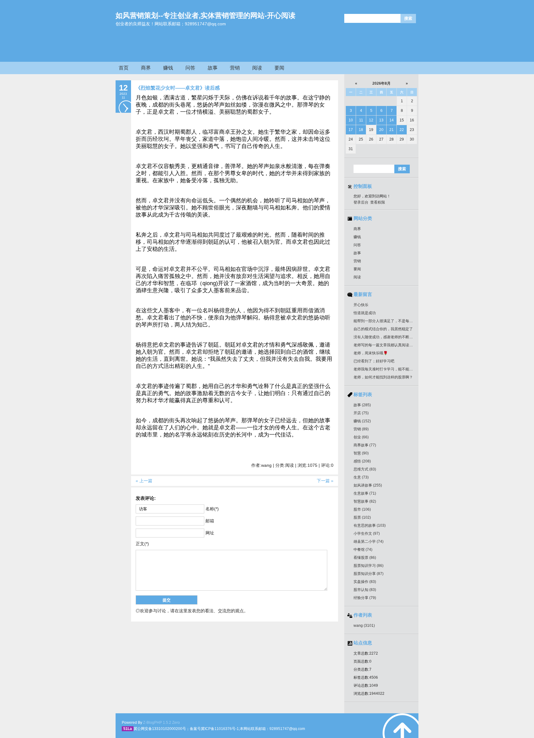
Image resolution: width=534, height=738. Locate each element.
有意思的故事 (370, 525)
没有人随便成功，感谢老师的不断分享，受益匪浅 (394, 337)
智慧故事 (365, 501)
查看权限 (377, 202)
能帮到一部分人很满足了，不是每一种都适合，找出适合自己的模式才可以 (415, 321)
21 (391, 130)
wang (364, 625)
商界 (146, 67)
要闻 (279, 67)
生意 (361, 477)
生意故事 (365, 493)
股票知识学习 (369, 565)
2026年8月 (381, 83)
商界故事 (365, 445)
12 (371, 120)
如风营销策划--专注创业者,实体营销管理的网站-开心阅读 (205, 15)
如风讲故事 (368, 485)
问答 (190, 67)
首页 (124, 67)
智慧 (361, 453)
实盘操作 (365, 582)
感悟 (362, 461)
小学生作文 (367, 533)
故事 (213, 67)
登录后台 (361, 202)
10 (351, 120)
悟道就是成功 (365, 313)
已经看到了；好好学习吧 (374, 361)
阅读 (257, 67)
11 (361, 120)
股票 (362, 517)
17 (351, 130)
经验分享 (365, 598)
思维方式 (365, 469)
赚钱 (168, 67)
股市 (362, 509)
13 (381, 120)
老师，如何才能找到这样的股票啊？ (383, 377)
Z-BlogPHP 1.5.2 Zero (161, 722)
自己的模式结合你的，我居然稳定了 (383, 329)
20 (381, 130)
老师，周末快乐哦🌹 (371, 353)
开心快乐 (361, 305)
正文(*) (142, 543)
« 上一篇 (144, 480)
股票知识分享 (369, 573)
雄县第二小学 (369, 541)
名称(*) (212, 508)
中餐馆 (363, 549)
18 (361, 130)
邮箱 (210, 520)
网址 (210, 532)
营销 (235, 67)
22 (402, 130)
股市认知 (365, 590)
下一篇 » (325, 480)
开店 (361, 413)
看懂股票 (365, 557)
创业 (361, 437)
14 (391, 120)
